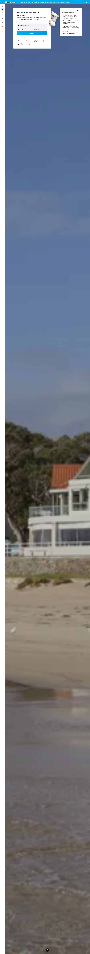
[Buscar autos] (2, 12)
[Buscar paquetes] (2, 15)
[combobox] (24, 22)
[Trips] (2, 22)
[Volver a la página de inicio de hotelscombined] (10, 2)
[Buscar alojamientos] (2, 9)
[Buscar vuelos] (2, 6)
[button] (2, 2)
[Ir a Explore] (2, 18)
